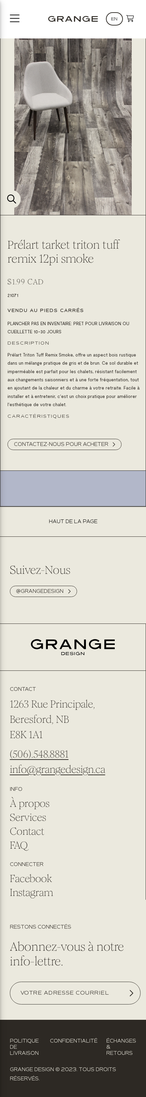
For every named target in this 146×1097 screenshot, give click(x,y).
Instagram (31, 892)
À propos (30, 803)
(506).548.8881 (39, 754)
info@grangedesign (52, 769)
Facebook (31, 878)
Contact (27, 831)
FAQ (19, 845)
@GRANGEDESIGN (39, 591)
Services (28, 817)
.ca (99, 769)
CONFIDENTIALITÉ (73, 1041)
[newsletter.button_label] (131, 993)
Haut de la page (73, 521)
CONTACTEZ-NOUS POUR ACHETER (61, 444)
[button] (130, 19)
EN (114, 19)
